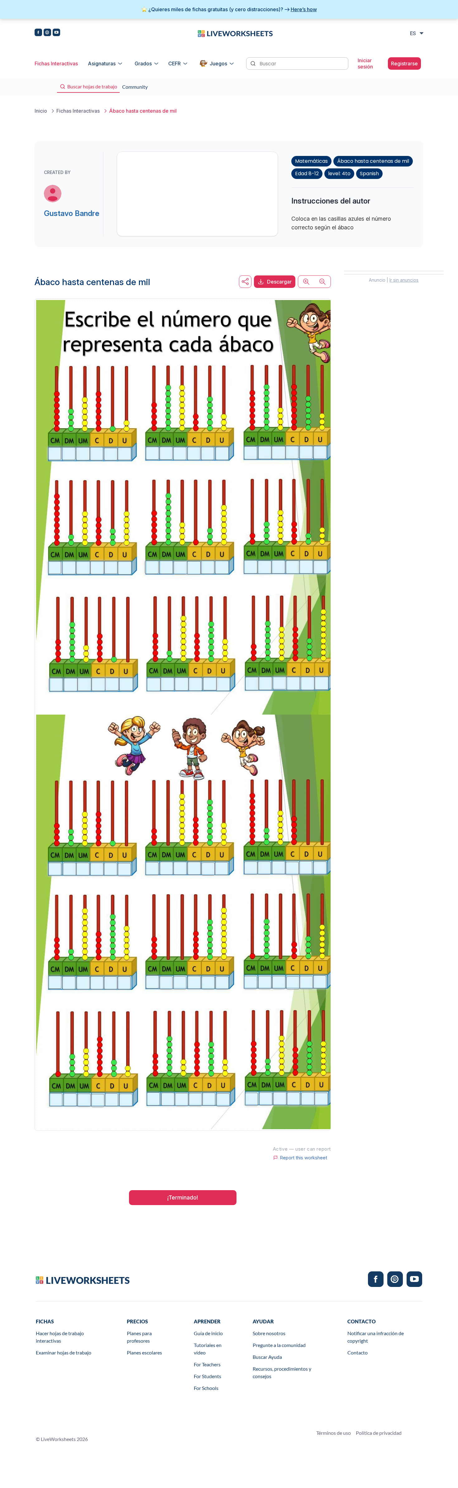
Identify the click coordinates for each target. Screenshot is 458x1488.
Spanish (369, 173)
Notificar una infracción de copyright (375, 1337)
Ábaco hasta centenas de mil (373, 161)
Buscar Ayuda (267, 1357)
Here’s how (304, 9)
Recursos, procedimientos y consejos (282, 1372)
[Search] (253, 62)
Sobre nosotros (269, 1333)
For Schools (206, 1388)
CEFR (174, 63)
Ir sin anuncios (403, 280)
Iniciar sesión (365, 63)
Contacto (357, 1352)
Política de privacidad (379, 1433)
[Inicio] (235, 33)
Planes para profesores (139, 1337)
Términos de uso (333, 1433)
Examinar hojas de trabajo (63, 1352)
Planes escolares (144, 1352)
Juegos (218, 63)
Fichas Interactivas (56, 63)
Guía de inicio (208, 1333)
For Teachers (207, 1364)
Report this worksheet (303, 1157)
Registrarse (404, 63)
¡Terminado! (182, 1197)
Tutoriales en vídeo (208, 1348)
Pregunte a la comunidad (279, 1345)
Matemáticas (311, 161)
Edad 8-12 (307, 173)
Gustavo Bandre (71, 213)
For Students (207, 1376)
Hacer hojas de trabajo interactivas (60, 1337)
